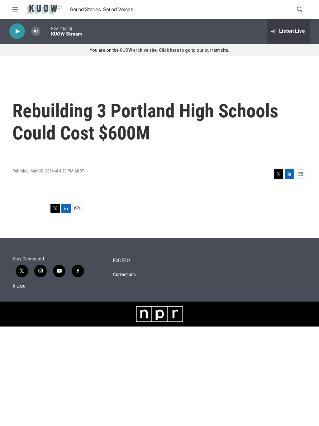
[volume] (36, 31)
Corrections (124, 274)
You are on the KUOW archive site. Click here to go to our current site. (159, 50)
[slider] (46, 31)
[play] (17, 31)
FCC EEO (121, 260)
